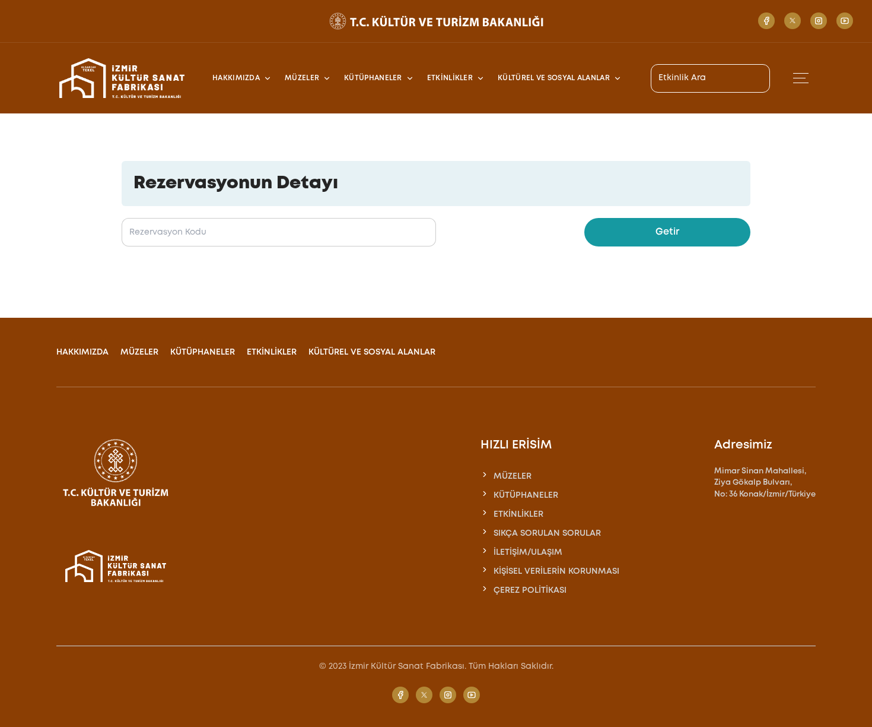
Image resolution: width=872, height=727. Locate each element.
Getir (667, 231)
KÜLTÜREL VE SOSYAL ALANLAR (371, 352)
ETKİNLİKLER (272, 352)
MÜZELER (139, 352)
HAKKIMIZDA (82, 352)
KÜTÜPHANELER (202, 352)
